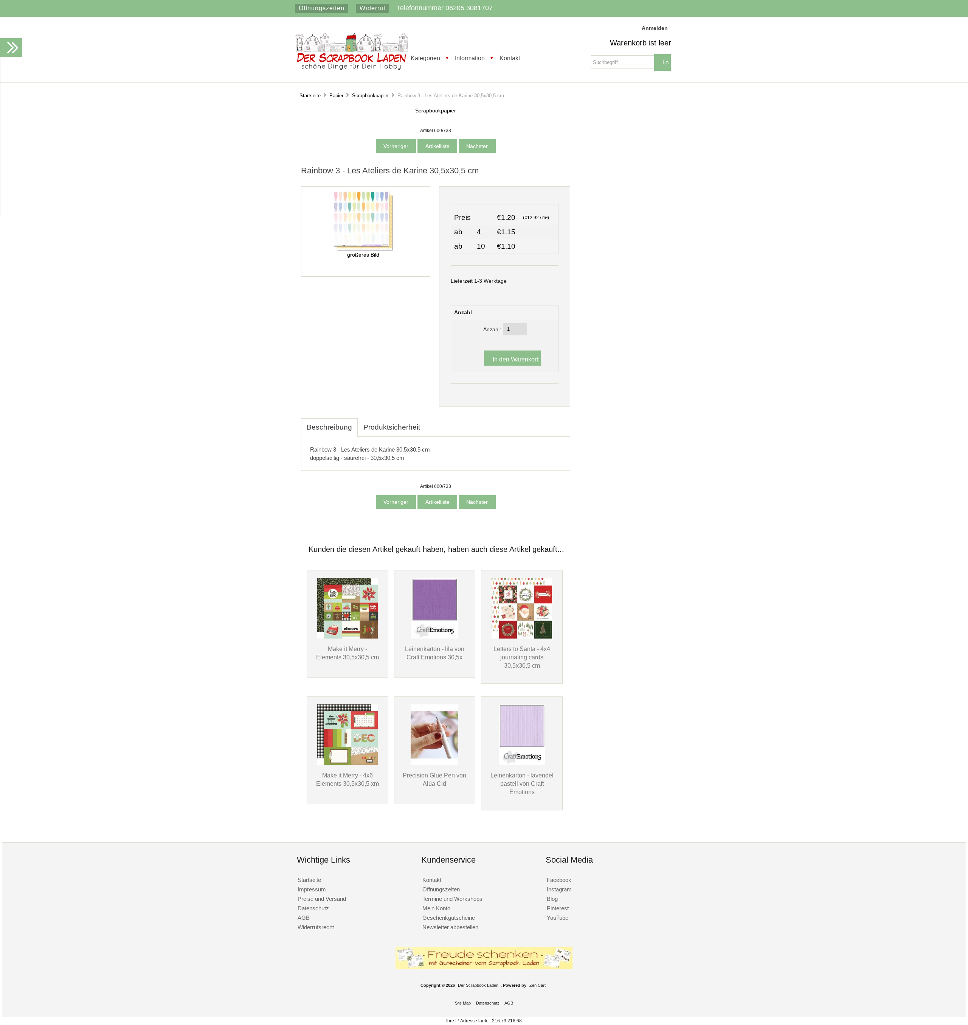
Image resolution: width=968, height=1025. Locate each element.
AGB (304, 917)
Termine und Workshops (452, 899)
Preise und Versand (322, 899)
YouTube (557, 917)
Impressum (312, 889)
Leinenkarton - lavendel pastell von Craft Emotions (522, 783)
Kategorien (425, 58)
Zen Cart (537, 985)
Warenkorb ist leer (640, 43)
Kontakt (510, 58)
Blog (552, 899)
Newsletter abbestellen (450, 927)
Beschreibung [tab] (329, 427)
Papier (336, 95)
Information (470, 58)
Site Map (463, 1003)
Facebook (559, 880)
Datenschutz (313, 908)
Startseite (310, 95)
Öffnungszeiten (321, 8)
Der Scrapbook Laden (478, 985)
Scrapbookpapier (370, 95)
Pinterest (558, 908)
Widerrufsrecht (316, 927)
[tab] (431, 423)
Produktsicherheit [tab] (391, 427)
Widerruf (372, 8)
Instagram (559, 889)
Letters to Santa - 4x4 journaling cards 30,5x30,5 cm (521, 657)
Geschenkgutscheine (448, 917)
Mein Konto (436, 908)
